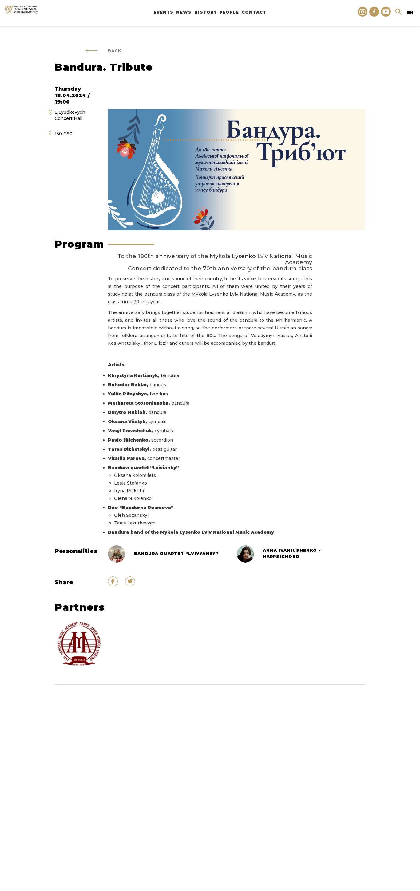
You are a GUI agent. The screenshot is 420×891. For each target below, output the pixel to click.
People (229, 12)
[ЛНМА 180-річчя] (80, 644)
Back (114, 50)
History (205, 12)
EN (410, 12)
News (184, 12)
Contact (254, 12)
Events (163, 12)
